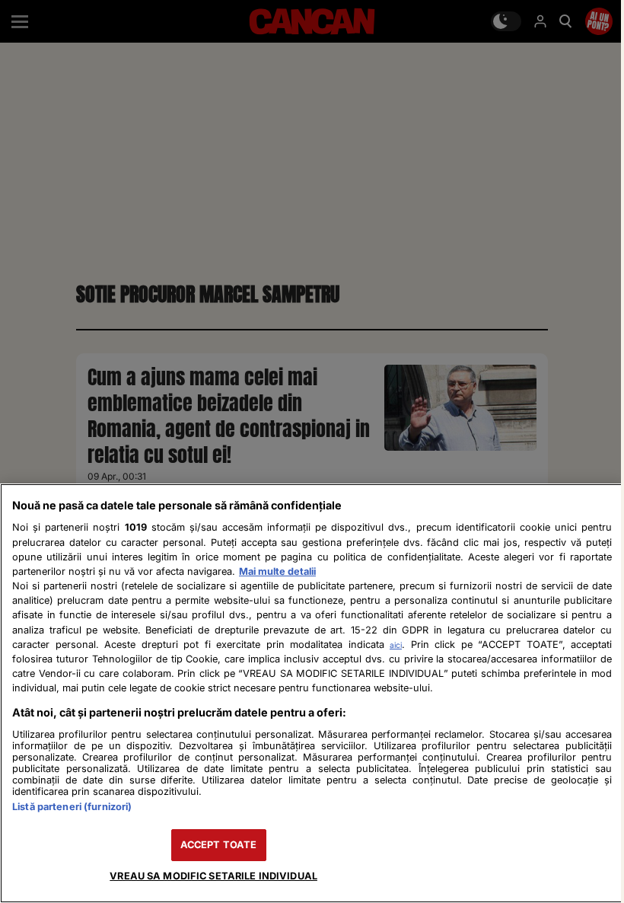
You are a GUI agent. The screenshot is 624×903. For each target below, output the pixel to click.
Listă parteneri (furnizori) (72, 806)
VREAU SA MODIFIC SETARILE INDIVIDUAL (213, 876)
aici (396, 644)
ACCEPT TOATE (218, 844)
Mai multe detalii (277, 571)
